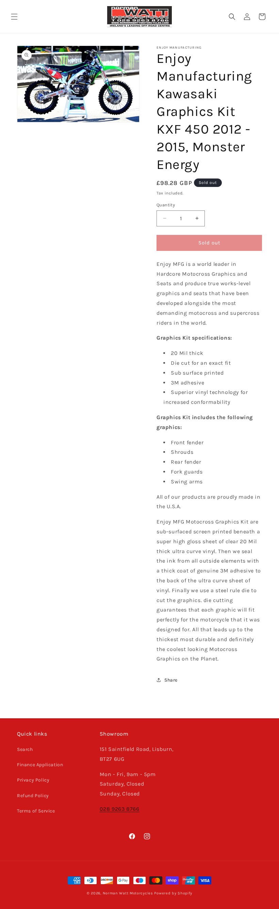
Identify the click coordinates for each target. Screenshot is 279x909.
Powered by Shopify (173, 893)
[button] (14, 16)
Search (25, 749)
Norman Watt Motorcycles (128, 893)
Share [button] (171, 680)
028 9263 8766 (120, 809)
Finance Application (40, 765)
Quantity (166, 204)
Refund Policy (33, 796)
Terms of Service (36, 811)
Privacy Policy (33, 780)
